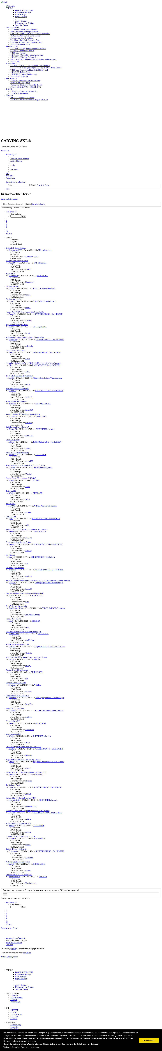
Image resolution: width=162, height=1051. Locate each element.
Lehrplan (13, 1000)
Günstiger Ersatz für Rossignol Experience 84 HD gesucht (27, 811)
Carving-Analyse (12, 286)
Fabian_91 (13, 429)
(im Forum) (19, 93)
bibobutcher (13, 276)
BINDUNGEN (41, 416)
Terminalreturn (14, 877)
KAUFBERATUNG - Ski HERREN (49, 314)
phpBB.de (27, 953)
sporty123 (12, 455)
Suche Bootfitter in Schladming (17, 453)
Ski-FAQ (13, 1012)
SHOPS (9, 89)
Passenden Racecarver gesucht (17, 389)
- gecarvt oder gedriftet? (26, 42)
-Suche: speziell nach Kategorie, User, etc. (29, 100)
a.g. (10, 557)
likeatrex (12, 774)
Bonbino (12, 531)
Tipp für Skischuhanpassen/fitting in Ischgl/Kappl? (25, 593)
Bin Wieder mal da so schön (16, 606)
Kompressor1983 (15, 250)
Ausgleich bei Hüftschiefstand (17, 670)
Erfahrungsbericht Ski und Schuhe (18, 542)
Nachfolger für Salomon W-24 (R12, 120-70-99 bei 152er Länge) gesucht (33, 363)
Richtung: (64, 890)
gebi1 (11, 519)
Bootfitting (20, 72)
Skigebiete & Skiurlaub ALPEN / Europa (49, 647)
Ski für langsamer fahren (15, 568)
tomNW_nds (14, 634)
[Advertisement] (81, 119)
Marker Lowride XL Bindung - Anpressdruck (23, 414)
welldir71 (12, 391)
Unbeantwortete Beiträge (24, 987)
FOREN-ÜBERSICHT (24, 10)
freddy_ (12, 659)
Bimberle (12, 749)
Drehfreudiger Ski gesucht (15, 350)
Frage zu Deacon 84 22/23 (16, 683)
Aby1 (11, 365)
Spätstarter (13, 851)
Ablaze (11, 762)
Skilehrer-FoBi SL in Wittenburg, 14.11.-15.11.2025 (25, 465)
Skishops (13, 1019)
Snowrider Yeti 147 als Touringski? (19, 875)
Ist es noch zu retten (13, 734)
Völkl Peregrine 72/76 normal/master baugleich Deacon (26, 657)
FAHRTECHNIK (12, 27)
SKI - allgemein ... (45, 250)
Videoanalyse (15, 1002)
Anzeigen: (7, 890)
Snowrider (43, 877)
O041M (12, 813)
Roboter (12, 544)
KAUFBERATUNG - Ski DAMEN (46, 365)
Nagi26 (12, 787)
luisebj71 (12, 583)
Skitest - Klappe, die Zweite (16, 849)
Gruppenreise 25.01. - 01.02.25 (17, 696)
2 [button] (6, 221)
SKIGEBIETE (11, 78)
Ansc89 (12, 263)
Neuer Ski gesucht (12, 440)
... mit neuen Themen (22, 51)
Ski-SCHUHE (42, 276)
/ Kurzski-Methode (23, 29)
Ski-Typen (14, 1016)
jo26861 (12, 506)
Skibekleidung (15, 1025)
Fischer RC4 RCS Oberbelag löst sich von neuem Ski (26, 772)
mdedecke (13, 340)
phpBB (13, 949)
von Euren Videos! (25, 36)
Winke (11, 493)
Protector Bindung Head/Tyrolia (18, 862)
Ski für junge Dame (13, 785)
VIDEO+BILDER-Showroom (53, 608)
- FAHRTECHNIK (20, 44)
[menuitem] (19, 159)
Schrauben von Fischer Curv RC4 (18, 823)
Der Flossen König (16, 608)
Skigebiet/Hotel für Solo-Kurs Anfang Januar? (23, 759)
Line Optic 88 (11, 516)
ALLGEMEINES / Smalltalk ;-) (43, 557)
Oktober (12, 467)
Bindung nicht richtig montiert (17, 261)
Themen (21, 21)
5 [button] (6, 227)
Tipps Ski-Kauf (16, 1014)
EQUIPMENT (11, 64)
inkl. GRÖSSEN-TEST (29, 70)
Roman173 (13, 723)
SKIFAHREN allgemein (45, 429)
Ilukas (11, 480)
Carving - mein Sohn (13, 299)
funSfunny (13, 416)
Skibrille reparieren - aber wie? (17, 427)
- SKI (15, 61)
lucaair (11, 327)
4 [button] (6, 225)
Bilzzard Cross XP (13, 721)
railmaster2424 (14, 800)
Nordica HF (10, 273)
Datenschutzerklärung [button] (30, 1047)
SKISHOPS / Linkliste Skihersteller (23, 91)
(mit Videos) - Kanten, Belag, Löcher (35, 68)
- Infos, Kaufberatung (23, 74)
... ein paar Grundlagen (21, 38)
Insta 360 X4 (10, 504)
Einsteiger (14, 995)
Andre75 (12, 314)
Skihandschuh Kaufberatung (16, 401)
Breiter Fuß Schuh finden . (16, 248)
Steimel (12, 838)
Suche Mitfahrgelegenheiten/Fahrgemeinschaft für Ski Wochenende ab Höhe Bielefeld (38, 580)
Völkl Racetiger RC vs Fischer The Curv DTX (23, 747)
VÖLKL (37, 659)
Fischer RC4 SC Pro (13, 619)
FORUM (9, 8)
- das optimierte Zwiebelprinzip (30, 66)
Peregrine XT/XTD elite (15, 708)
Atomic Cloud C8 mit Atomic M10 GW (21, 478)
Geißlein (12, 647)
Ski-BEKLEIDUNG (43, 404)
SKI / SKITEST (12, 46)
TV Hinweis (10, 555)
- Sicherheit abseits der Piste (24, 40)
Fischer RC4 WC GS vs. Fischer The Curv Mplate (25, 312)
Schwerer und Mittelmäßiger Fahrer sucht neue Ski (25, 337)
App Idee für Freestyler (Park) (17, 325)
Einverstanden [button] (149, 1040)
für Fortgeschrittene (24, 32)
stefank (11, 864)
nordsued (12, 710)
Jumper (11, 826)
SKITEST (14, 1010)
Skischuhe (14, 1027)
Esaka (11, 352)
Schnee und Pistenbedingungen (17, 644)
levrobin (12, 685)
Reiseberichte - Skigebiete (20, 83)
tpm (10, 672)
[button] (11, 212)
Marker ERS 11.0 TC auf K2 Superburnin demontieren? (27, 529)
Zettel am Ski (11, 491)
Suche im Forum (21, 25)
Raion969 (12, 404)
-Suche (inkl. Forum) (22, 98)
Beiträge (23, 12)
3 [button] (6, 223)
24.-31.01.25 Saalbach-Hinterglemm (19, 376)
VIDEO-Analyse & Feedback (44, 288)
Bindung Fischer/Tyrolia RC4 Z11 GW (20, 836)
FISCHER (36, 621)
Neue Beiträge (20, 976)
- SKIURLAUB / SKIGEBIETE (25, 87)
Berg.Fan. (12, 698)
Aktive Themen (21, 985)
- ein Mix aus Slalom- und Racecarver (33, 59)
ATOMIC (36, 480)
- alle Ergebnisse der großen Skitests (28, 49)
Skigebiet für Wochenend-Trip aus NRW (21, 798)
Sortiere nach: (30, 890)
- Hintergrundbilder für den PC (26, 85)
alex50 (11, 378)
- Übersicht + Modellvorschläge (26, 55)
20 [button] (7, 231)
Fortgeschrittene (16, 998)
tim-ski (11, 288)
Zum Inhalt (5, 150)
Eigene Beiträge (21, 979)
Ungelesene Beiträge (23, 974)
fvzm (11, 595)
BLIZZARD (37, 493)
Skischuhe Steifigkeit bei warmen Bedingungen (23, 632)
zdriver (11, 442)
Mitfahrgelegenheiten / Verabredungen (47, 378)
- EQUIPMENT (19, 76)
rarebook (12, 570)
